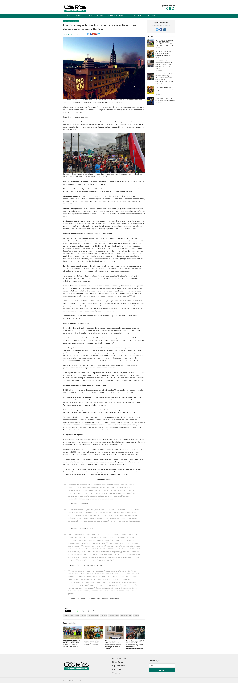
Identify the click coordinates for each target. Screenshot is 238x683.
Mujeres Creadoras (96, 16)
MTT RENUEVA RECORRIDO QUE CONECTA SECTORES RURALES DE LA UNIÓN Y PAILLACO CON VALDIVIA (71, 644)
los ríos (84, 615)
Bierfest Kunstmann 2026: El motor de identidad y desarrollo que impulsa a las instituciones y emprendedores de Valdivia (135, 645)
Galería (141, 16)
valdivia (136, 615)
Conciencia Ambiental (117, 16)
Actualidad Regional (71, 21)
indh (77, 615)
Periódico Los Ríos (75, 680)
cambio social (69, 615)
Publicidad (117, 669)
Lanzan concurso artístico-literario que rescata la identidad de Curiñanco (92, 643)
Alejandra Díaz (67, 34)
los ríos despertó (94, 615)
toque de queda (126, 615)
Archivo (151, 16)
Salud (132, 16)
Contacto (116, 673)
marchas (104, 615)
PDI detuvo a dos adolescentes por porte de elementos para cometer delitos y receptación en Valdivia (113, 645)
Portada (68, 16)
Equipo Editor (118, 665)
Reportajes (80, 16)
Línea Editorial (118, 662)
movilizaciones (114, 615)
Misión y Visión (119, 658)
